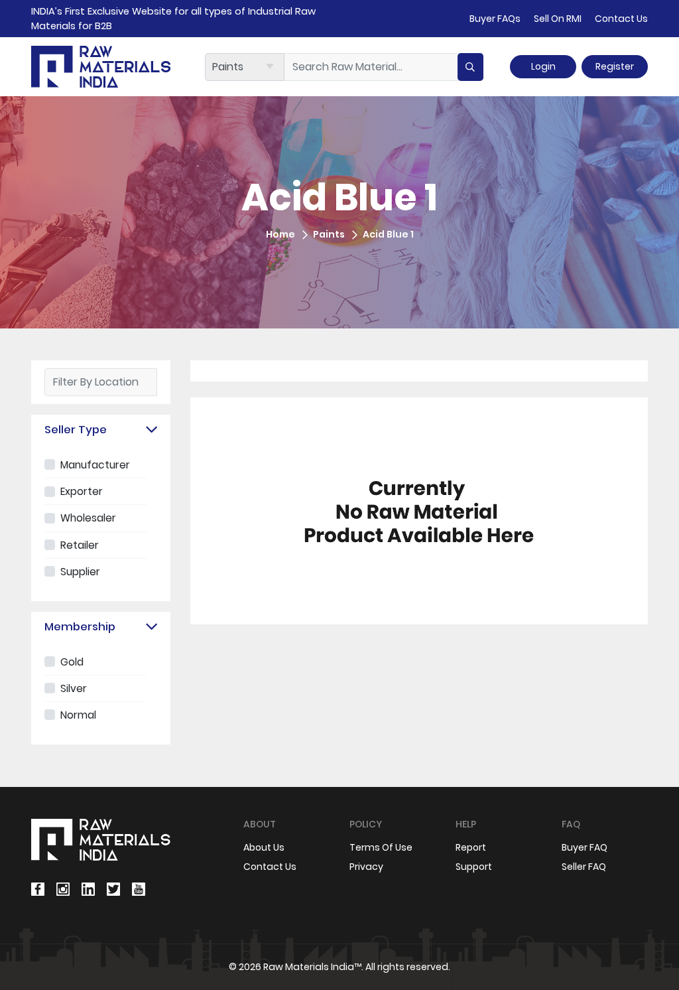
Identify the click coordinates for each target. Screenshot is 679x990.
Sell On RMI (558, 18)
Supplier (80, 572)
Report (471, 847)
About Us (263, 847)
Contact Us (621, 18)
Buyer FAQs (495, 18)
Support (474, 866)
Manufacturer (95, 465)
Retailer (79, 545)
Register (614, 66)
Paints (329, 234)
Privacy (366, 866)
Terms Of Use (380, 847)
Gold (72, 662)
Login (543, 66)
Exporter (81, 491)
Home (280, 234)
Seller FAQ (584, 866)
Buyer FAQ (584, 847)
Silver (73, 688)
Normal (78, 715)
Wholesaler (88, 518)
